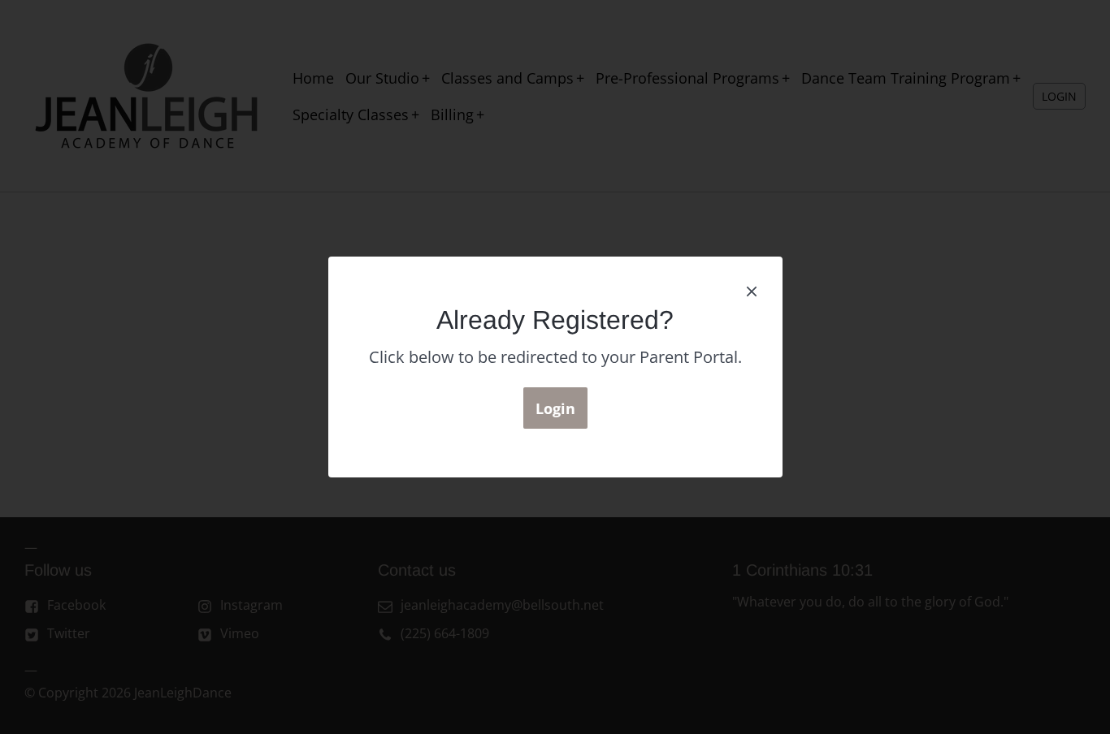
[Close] (751, 290)
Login (555, 408)
